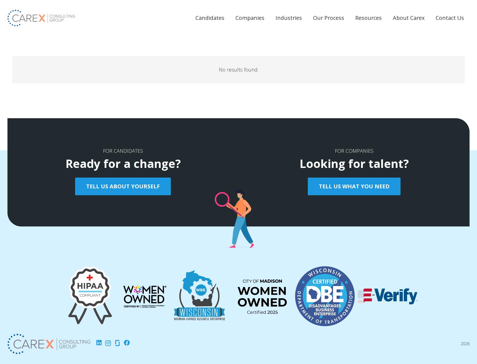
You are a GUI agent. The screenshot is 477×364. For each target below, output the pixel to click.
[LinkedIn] (99, 343)
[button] (227, 20)
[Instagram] (108, 343)
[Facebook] (127, 343)
